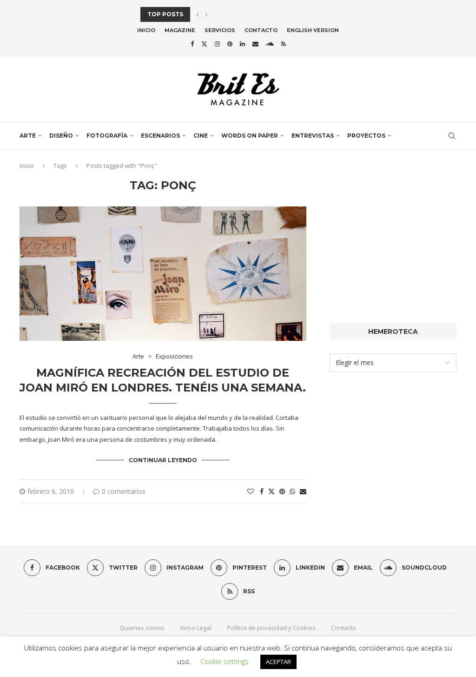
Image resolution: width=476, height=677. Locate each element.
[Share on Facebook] (262, 491)
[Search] (451, 135)
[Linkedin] (242, 44)
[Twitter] (204, 44)
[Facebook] (192, 44)
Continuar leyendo (163, 460)
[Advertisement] (393, 237)
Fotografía (106, 135)
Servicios (220, 30)
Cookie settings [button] (224, 661)
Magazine (180, 30)
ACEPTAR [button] (278, 661)
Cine (200, 135)
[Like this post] (250, 491)
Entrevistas (312, 135)
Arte (28, 135)
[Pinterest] (229, 44)
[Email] (255, 44)
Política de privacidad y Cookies (271, 628)
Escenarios (160, 135)
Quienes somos (142, 628)
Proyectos (366, 135)
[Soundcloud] (270, 44)
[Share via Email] (303, 491)
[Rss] (283, 44)
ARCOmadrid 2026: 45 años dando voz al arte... (220, 14)
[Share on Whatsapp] (292, 491)
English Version (313, 30)
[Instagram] (217, 44)
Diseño (61, 135)
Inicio (146, 30)
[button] (197, 14)
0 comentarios (123, 491)
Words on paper (249, 135)
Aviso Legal (196, 628)
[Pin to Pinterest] (282, 491)
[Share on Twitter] (271, 491)
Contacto (261, 30)
